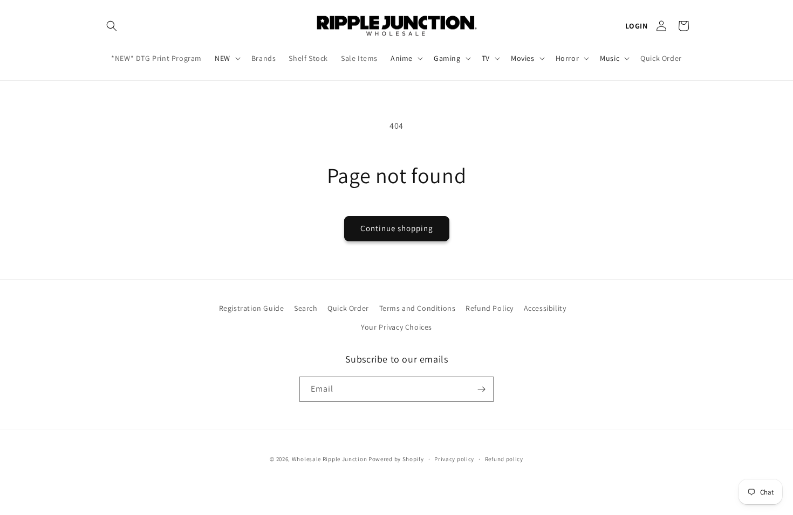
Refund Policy (490, 308)
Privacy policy (454, 459)
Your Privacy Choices (396, 327)
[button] (112, 26)
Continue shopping (396, 228)
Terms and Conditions (417, 308)
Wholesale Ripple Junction (329, 459)
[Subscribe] (481, 389)
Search (306, 308)
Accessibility (545, 308)
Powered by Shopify (396, 459)
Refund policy (504, 459)
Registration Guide (251, 308)
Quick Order (348, 308)
